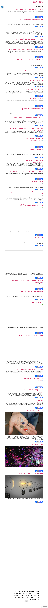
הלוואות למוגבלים (37, 182)
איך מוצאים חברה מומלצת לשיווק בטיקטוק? (29, 60)
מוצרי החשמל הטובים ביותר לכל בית (31, 20)
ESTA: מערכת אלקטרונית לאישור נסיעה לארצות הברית (25, 49)
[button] (5, 586)
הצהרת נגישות (45, 607)
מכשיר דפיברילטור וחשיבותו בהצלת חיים (30, 336)
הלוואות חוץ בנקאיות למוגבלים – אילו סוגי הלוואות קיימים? (25, 171)
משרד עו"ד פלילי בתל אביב (34, 160)
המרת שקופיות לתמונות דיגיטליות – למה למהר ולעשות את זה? (25, 193)
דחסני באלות (39, 238)
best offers (38, 2)
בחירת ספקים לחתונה (36, 80)
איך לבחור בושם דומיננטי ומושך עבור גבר (30, 29)
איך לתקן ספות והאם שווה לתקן (33, 390)
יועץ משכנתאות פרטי (36, 150)
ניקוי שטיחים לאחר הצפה (35, 400)
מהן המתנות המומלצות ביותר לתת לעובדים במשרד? (26, 39)
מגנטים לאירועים (37, 444)
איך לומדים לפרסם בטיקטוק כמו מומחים (30, 70)
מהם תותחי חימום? (37, 248)
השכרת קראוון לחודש (36, 98)
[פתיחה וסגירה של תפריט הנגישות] (2, 7)
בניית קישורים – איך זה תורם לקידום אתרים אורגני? (27, 280)
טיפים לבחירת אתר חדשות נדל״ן (32, 109)
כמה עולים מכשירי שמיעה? (34, 410)
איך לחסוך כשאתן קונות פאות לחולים (31, 205)
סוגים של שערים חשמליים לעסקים (32, 292)
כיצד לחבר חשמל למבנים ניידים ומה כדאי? (29, 9)
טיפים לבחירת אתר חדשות (34, 89)
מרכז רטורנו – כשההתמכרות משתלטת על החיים (28, 369)
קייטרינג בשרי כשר (37, 302)
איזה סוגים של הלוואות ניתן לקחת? (32, 138)
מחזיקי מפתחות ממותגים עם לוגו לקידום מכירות (28, 118)
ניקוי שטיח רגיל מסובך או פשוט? (33, 378)
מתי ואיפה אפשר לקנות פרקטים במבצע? (30, 474)
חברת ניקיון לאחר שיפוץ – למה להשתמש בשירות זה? (26, 128)
